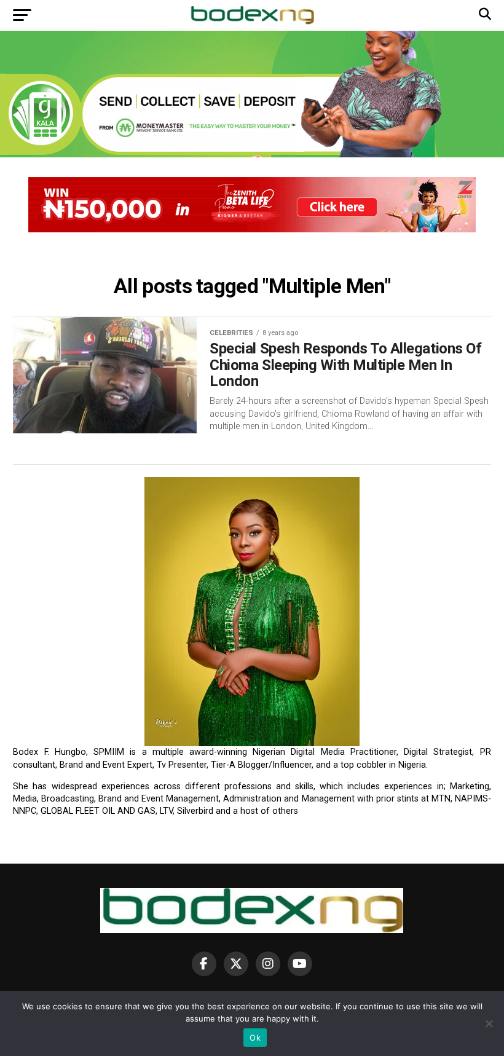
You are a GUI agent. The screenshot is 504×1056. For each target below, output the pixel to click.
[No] (488, 1023)
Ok (255, 1037)
